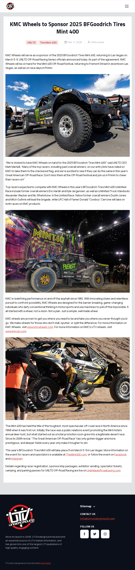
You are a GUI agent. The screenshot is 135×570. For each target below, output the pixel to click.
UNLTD (31, 42)
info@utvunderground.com (97, 518)
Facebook (120, 454)
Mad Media (46, 563)
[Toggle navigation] (126, 6)
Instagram (16, 458)
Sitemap (85, 506)
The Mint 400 (48, 42)
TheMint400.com (76, 454)
